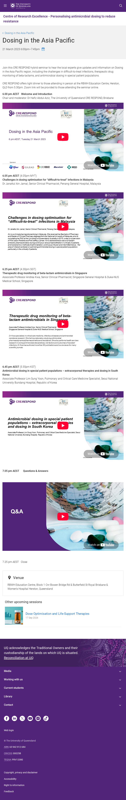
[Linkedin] (14, 718)
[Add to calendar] (44, 49)
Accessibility (10, 779)
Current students (14, 687)
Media (7, 671)
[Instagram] (38, 718)
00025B (17, 753)
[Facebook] (6, 718)
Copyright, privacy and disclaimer (21, 772)
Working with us (13, 679)
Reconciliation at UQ (18, 658)
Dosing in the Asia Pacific (19, 33)
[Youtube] (30, 718)
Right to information (14, 785)
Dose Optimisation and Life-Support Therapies (57, 614)
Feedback (9, 791)
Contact (8, 704)
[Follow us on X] (22, 718)
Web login (9, 730)
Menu (5, 6)
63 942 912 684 (17, 747)
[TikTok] (46, 718)
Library (8, 696)
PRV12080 (17, 759)
